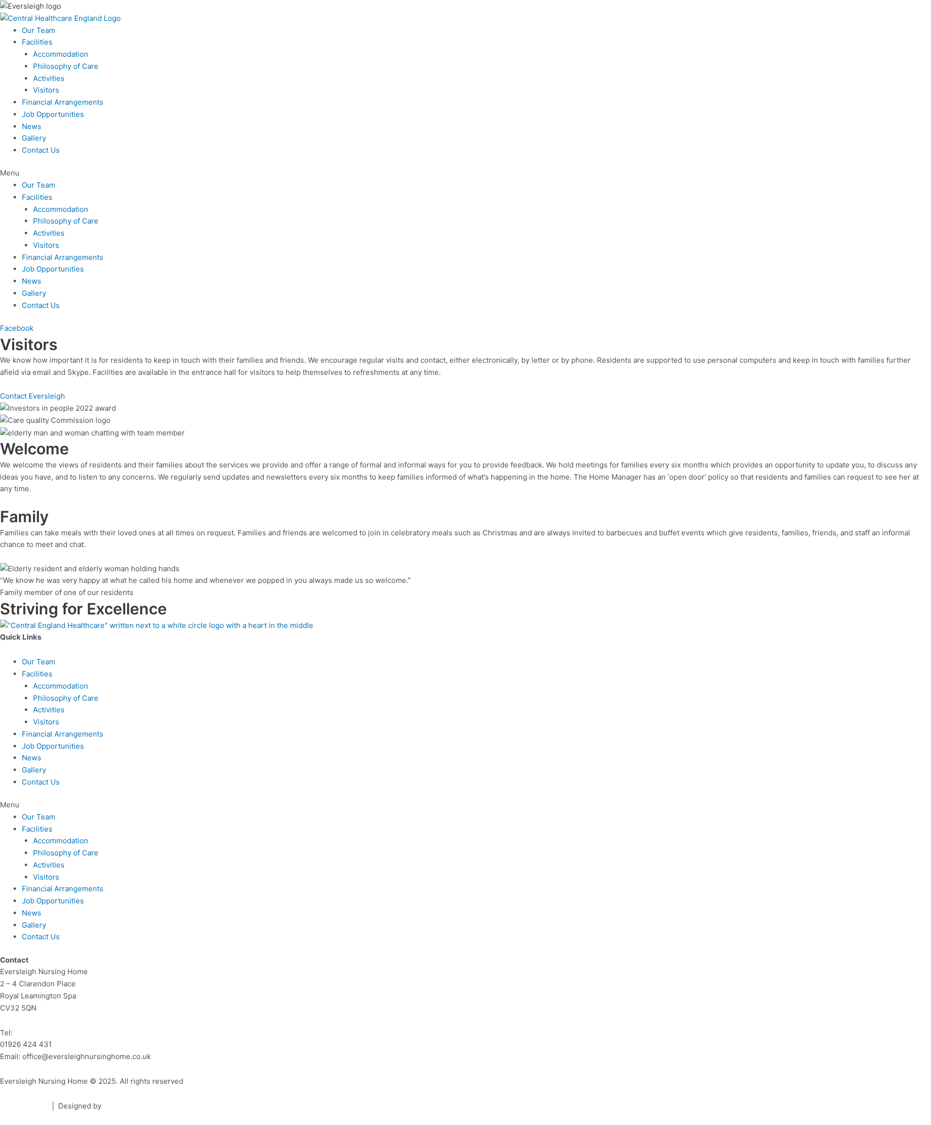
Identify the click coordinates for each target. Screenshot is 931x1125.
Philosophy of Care (65, 66)
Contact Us (41, 150)
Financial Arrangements (62, 102)
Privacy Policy (24, 1105)
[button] (465, 173)
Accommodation (60, 54)
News (31, 126)
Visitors (46, 90)
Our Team (38, 30)
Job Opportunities (53, 114)
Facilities (37, 42)
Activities (48, 78)
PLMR (113, 1105)
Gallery (34, 138)
